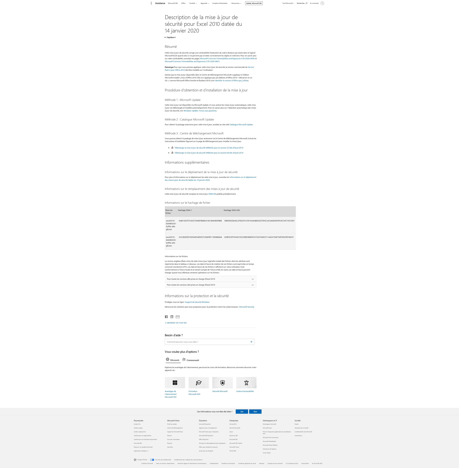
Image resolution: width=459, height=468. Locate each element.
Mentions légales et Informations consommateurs (192, 463)
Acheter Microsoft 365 (254, 3)
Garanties (170, 447)
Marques (261, 463)
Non (255, 411)
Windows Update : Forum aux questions (200, 110)
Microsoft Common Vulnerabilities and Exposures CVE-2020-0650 (227, 58)
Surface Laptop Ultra (140, 432)
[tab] (173, 360)
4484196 (212, 194)
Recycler (169, 443)
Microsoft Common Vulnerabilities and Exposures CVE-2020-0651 (192, 61)
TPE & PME (233, 451)
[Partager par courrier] (177, 316)
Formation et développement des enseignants (212, 443)
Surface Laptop (138, 428)
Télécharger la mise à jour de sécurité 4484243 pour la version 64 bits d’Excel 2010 (209, 152)
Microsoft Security (246, 306)
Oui (241, 411)
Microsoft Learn (267, 428)
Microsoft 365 (173, 3)
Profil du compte (172, 424)
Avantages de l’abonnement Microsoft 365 (170, 394)
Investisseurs (298, 435)
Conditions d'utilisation (228, 463)
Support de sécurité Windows (197, 302)
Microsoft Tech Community (270, 437)
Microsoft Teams (234, 447)
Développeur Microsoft (269, 424)
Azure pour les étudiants (206, 451)
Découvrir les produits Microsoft (143, 447)
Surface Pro (137, 424)
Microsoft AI (233, 424)
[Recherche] (251, 342)
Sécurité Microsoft (219, 391)
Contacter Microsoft (147, 463)
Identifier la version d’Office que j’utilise (231, 80)
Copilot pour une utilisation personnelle (145, 439)
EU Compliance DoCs (292, 463)
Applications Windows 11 (141, 451)
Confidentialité (214, 463)
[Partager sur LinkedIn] (171, 316)
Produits (192, 3)
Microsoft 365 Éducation (206, 435)
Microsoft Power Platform (270, 445)
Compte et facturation (219, 3)
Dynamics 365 (234, 435)
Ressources (235, 3)
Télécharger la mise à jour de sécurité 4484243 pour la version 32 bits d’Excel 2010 (209, 147)
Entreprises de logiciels (269, 449)
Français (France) (142, 459)
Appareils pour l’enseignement (208, 428)
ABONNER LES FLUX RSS (177, 323)
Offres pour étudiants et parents (208, 447)
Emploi (297, 424)
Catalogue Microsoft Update (241, 124)
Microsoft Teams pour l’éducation (209, 432)
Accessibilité (305, 463)
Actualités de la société (301, 428)
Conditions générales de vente (247, 463)
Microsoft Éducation (205, 424)
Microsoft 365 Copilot (236, 443)
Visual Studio (266, 453)
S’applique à (171, 37)
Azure (231, 432)
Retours (169, 435)
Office (183, 3)
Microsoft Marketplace (269, 441)
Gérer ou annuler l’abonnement (165, 463)
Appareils (204, 3)
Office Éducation (203, 439)
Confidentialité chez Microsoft (303, 432)
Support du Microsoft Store (175, 432)
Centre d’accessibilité (245, 391)
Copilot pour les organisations (142, 435)
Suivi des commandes (173, 439)
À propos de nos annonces (275, 463)
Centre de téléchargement (175, 428)
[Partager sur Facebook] (166, 316)
